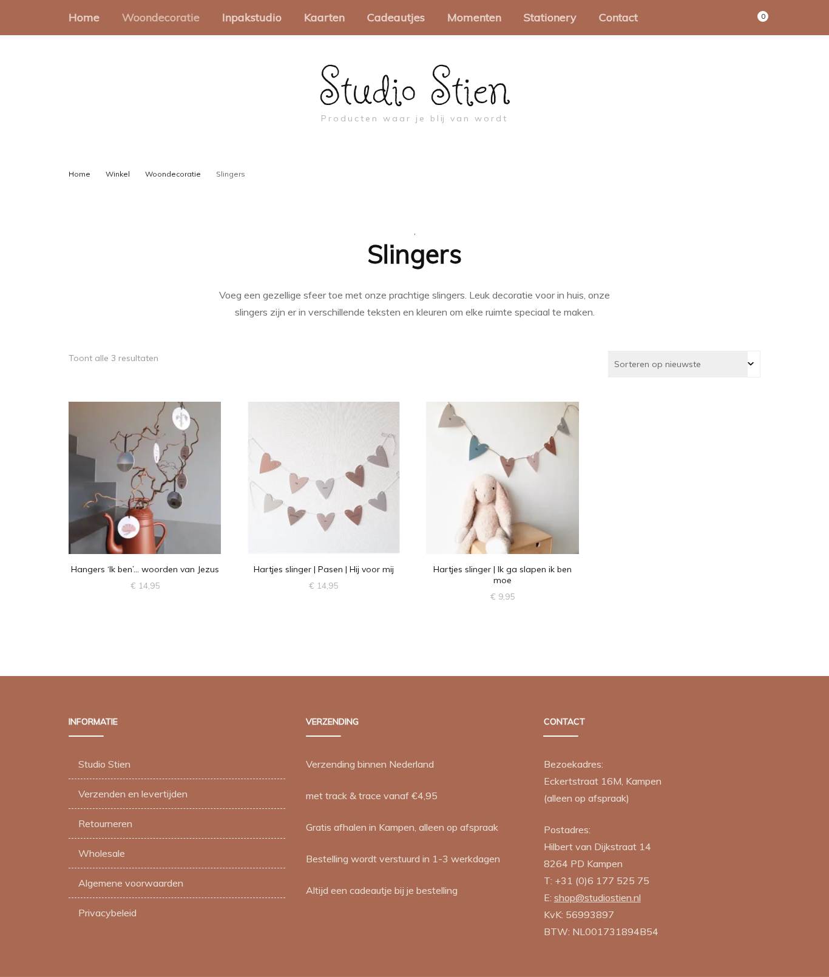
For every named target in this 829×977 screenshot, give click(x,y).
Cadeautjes (396, 17)
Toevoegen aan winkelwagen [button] (145, 466)
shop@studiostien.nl (597, 897)
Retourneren (105, 823)
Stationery (550, 17)
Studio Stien (414, 87)
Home (84, 17)
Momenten (474, 17)
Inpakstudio (252, 17)
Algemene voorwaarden (130, 883)
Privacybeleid (107, 913)
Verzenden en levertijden (133, 794)
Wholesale (101, 853)
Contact (618, 17)
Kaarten (324, 17)
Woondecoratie (161, 17)
